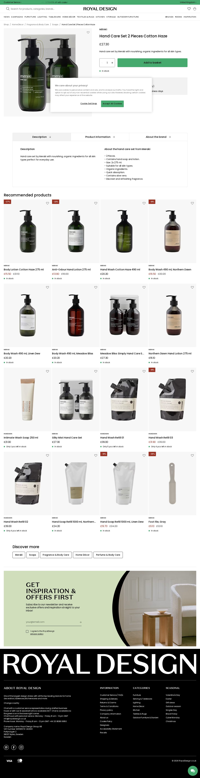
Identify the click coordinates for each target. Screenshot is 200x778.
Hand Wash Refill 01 (112, 437)
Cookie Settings (88, 103)
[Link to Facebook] (13, 747)
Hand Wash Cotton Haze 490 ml (120, 269)
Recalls (103, 733)
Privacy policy (106, 710)
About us (104, 718)
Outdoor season (173, 706)
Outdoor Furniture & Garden (145, 718)
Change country (11, 703)
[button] (188, 2)
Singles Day (171, 710)
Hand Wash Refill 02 (16, 522)
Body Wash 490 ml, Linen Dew (22, 353)
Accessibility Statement (111, 729)
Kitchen (136, 710)
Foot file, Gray (157, 522)
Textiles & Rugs (140, 714)
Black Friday (171, 714)
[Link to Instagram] (21, 747)
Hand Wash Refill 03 (161, 437)
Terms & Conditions (109, 706)
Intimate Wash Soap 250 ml (21, 437)
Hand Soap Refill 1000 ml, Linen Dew (121, 522)
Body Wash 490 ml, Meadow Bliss (72, 353)
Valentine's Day (173, 695)
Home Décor (138, 706)
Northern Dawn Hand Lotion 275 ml (170, 353)
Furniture (137, 695)
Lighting (136, 703)
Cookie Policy (106, 721)
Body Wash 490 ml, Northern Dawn (170, 269)
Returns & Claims (108, 703)
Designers (104, 725)
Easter (168, 699)
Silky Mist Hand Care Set (67, 437)
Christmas (171, 721)
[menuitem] (7, 17)
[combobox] (188, 2)
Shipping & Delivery (109, 699)
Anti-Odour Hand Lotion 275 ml (71, 269)
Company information (110, 714)
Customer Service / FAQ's (111, 695)
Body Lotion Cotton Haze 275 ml (24, 269)
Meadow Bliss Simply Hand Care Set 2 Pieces (122, 353)
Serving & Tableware (142, 699)
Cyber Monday (173, 718)
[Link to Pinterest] (6, 747)
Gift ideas (170, 703)
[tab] (41, 137)
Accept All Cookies (112, 103)
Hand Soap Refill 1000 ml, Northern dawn (73, 522)
